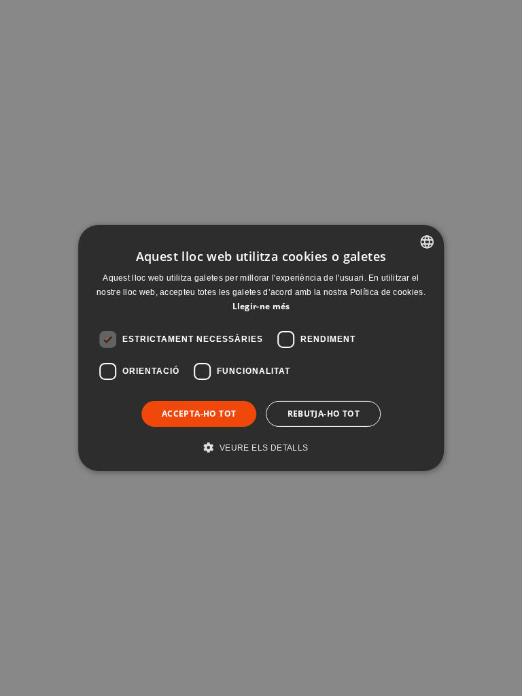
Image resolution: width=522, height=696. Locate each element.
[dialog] (261, 348)
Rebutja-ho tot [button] (324, 413)
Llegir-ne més (261, 306)
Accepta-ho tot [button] (199, 413)
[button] (260, 447)
